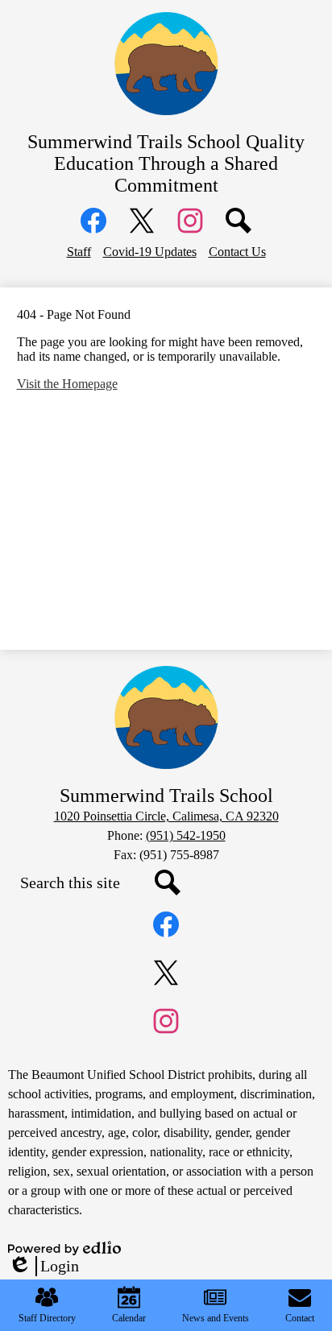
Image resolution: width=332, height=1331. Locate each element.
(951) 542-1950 (186, 835)
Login (43, 1266)
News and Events (215, 1318)
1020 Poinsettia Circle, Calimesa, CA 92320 (166, 816)
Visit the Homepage (67, 384)
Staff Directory (47, 1318)
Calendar (129, 1318)
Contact (299, 1318)
